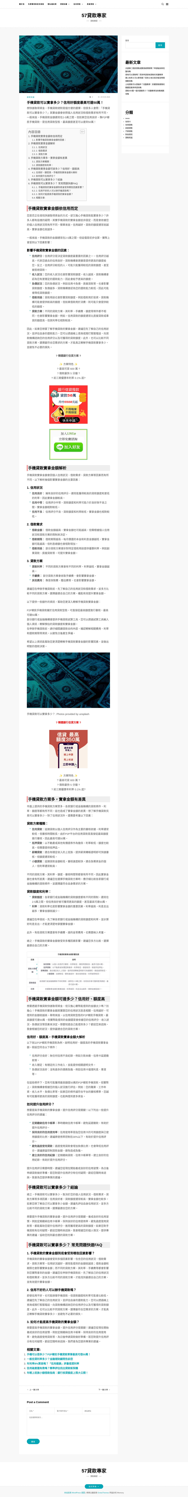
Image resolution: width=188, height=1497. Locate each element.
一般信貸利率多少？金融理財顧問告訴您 (50, 1359)
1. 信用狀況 (41, 147)
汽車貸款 (128, 131)
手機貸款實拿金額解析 (43, 143)
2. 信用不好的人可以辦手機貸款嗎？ (53, 191)
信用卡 (128, 121)
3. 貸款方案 (41, 154)
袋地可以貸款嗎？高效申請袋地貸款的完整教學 (144, 74)
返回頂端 (92, 1486)
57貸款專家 (94, 15)
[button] (163, 4)
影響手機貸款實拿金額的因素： (51, 140)
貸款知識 (63, 4)
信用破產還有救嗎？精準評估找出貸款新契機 (52, 1368)
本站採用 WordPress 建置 (74, 1493)
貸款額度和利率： (44, 165)
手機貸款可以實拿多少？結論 (46, 179)
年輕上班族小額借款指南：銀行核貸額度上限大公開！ (57, 1372)
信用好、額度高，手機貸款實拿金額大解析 (56, 172)
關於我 (22, 4)
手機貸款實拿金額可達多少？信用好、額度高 (55, 168)
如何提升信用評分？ (46, 176)
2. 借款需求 (41, 151)
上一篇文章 (34, 1390)
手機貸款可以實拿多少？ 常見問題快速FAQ (54, 183)
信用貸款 (77, 4)
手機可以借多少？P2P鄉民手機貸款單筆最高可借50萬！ (59, 1354)
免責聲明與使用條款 (36, 4)
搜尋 (127, 40)
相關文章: (40, 198)
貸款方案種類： (43, 161)
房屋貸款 (90, 4)
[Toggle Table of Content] (81, 132)
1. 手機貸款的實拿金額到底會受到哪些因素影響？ (60, 187)
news (127, 118)
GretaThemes (103, 1493)
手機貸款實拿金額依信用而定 (46, 136)
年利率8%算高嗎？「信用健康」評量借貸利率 (53, 1363)
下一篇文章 (103, 1390)
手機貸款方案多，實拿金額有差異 (49, 158)
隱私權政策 (52, 4)
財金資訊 (128, 134)
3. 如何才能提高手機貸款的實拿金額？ (54, 194)
